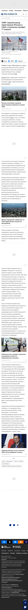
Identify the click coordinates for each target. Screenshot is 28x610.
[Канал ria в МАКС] (4, 541)
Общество (10, 550)
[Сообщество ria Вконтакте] (15, 541)
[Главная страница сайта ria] (9, 14)
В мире (23, 550)
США (9, 82)
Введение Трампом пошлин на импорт (11, 466)
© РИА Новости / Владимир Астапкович (9, 51)
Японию (3, 77)
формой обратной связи (20, 590)
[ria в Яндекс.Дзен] (9, 541)
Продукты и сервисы (21, 553)
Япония (21, 461)
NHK (15, 74)
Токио (12, 117)
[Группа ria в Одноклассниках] (20, 541)
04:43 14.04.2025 (5, 18)
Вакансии (3, 559)
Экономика (9, 461)
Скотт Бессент (5, 84)
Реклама (12, 553)
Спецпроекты (5, 553)
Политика (3, 550)
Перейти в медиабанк (6, 52)
